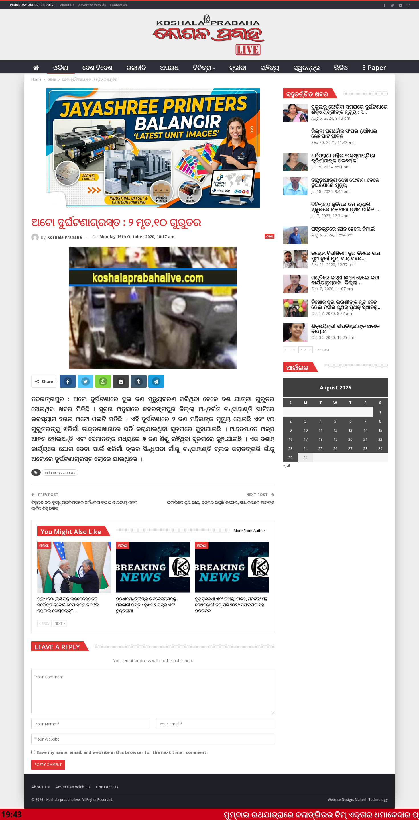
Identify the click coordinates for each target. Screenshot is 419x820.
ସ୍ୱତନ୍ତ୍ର (307, 67)
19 (335, 439)
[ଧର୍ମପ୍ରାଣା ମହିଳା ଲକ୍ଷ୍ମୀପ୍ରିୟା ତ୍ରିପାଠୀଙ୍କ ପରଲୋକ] (295, 162)
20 (350, 439)
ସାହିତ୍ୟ (270, 67)
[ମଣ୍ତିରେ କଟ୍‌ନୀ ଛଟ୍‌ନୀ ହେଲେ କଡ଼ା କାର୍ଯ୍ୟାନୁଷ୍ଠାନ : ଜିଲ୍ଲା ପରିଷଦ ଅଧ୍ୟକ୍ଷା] (295, 284)
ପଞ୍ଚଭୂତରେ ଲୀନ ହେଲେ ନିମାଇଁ (343, 228)
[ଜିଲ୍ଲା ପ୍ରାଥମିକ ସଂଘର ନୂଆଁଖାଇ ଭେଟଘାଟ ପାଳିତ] (295, 137)
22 (380, 439)
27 (350, 448)
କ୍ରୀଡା (237, 67)
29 (380, 448)
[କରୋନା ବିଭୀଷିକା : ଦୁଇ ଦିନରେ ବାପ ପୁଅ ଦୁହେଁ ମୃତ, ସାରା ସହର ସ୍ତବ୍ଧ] (295, 259)
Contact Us (118, 5)
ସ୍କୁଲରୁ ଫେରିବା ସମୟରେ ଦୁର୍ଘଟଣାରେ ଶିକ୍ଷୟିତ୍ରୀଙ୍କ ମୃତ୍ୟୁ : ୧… (349, 109)
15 (380, 430)
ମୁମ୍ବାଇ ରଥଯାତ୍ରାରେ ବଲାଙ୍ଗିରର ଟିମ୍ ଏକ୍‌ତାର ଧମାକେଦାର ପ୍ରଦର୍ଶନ (288, 814)
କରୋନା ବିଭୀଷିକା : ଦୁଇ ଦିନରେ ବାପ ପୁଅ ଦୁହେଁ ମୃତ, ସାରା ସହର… (345, 256)
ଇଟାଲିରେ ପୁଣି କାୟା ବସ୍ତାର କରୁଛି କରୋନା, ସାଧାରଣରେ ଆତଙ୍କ (221, 502)
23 (290, 448)
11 (320, 430)
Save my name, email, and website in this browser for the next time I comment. (122, 752)
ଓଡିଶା (60, 67)
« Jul (286, 465)
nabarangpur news (60, 472)
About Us (67, 5)
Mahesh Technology (371, 799)
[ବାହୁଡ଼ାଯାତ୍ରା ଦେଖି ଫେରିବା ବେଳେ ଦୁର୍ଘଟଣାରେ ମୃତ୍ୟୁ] (295, 186)
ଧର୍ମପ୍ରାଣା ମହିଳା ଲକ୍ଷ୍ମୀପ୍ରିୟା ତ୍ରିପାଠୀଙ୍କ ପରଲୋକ (343, 158)
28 (365, 448)
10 (306, 430)
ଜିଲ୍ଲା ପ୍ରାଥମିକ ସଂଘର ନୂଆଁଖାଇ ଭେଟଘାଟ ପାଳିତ (344, 133)
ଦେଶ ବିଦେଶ (97, 67)
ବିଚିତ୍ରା (202, 67)
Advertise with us (92, 5)
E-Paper (374, 67)
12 (335, 430)
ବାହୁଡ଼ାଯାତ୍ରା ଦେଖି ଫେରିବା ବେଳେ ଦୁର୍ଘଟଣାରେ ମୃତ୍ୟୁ (345, 182)
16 (290, 439)
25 (320, 448)
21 (365, 439)
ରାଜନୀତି (136, 67)
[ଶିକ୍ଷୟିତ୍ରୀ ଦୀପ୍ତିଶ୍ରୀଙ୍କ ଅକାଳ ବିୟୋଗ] (295, 332)
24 (306, 448)
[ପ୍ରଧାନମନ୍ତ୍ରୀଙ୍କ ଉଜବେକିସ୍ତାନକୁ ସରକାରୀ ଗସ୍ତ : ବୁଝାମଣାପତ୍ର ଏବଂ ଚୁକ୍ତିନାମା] (153, 567)
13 (350, 430)
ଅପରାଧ (169, 67)
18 (320, 439)
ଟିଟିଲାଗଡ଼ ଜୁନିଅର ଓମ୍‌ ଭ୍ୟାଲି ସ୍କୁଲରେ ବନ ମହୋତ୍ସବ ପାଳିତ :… (346, 207)
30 (290, 457)
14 (365, 430)
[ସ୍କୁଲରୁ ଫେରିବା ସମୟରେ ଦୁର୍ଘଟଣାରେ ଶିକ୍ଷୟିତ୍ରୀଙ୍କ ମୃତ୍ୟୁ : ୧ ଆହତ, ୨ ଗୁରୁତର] (295, 113)
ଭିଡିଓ (341, 67)
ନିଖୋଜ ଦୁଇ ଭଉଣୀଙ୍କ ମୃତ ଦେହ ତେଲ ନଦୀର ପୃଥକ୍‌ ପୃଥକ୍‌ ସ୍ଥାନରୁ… (346, 304)
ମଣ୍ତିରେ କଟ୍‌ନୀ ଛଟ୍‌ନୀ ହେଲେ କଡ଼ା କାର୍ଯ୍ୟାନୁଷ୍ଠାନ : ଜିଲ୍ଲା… (345, 280)
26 (335, 448)
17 (306, 439)
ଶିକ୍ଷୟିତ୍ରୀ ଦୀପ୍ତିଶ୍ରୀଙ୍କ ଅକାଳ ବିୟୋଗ (345, 328)
